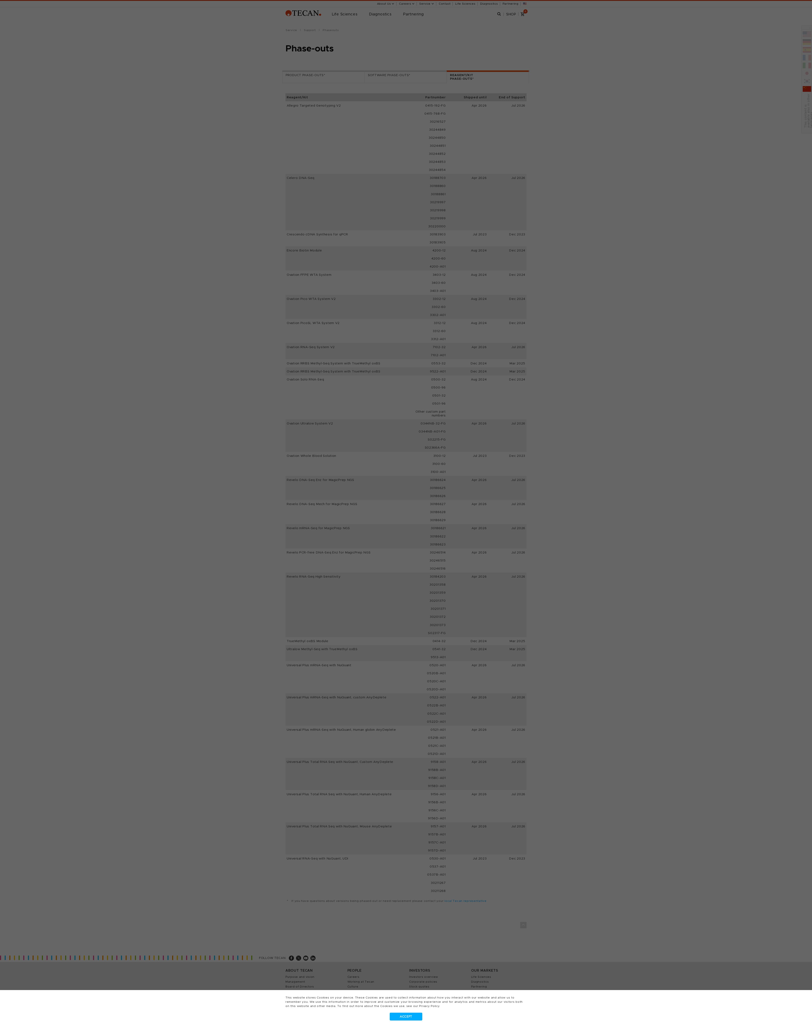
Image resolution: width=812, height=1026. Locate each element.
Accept (406, 1016)
